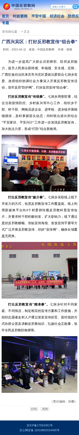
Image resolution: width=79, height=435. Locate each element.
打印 (34, 409)
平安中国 (38, 16)
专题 (5, 23)
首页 (5, 16)
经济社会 (57, 16)
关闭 (45, 409)
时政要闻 (20, 16)
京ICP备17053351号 (40, 425)
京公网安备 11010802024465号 (39, 430)
